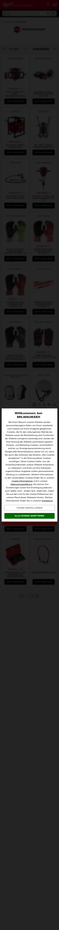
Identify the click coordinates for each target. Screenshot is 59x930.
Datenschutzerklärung (21, 484)
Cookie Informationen (22, 481)
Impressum (47, 500)
